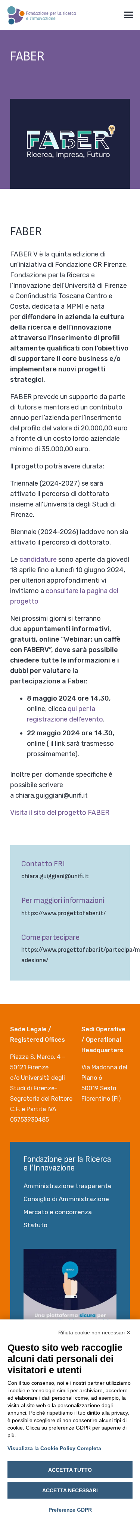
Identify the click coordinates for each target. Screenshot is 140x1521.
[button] (129, 14)
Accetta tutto (70, 1470)
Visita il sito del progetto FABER (59, 812)
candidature (38, 559)
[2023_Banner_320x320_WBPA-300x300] (70, 1295)
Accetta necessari (70, 1490)
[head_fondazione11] (42, 15)
